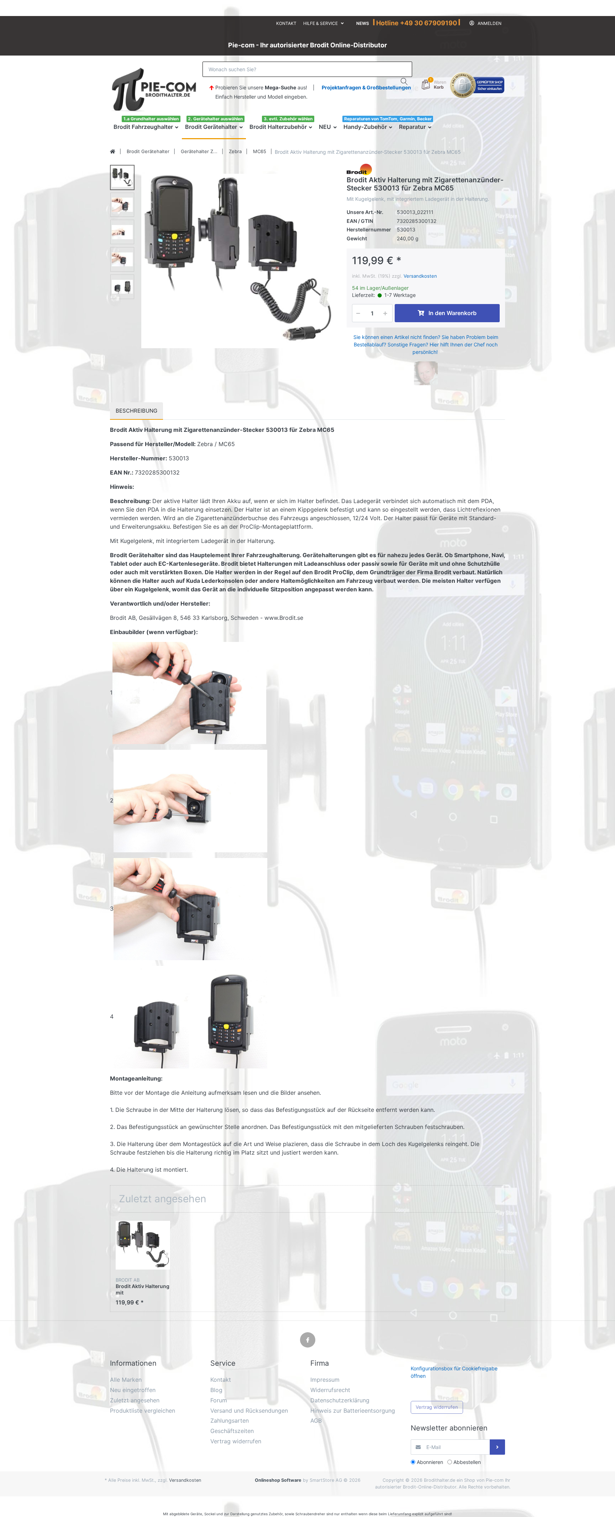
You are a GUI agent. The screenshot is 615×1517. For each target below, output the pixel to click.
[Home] (112, 151)
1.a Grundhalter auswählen (151, 118)
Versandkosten (420, 276)
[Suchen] (404, 81)
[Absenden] (497, 1447)
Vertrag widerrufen (437, 1407)
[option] (238, 261)
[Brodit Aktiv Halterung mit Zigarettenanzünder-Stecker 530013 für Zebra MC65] (238, 261)
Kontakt (286, 23)
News (362, 23)
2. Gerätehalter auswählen (215, 118)
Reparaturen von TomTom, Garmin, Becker (388, 118)
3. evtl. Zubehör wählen (288, 118)
